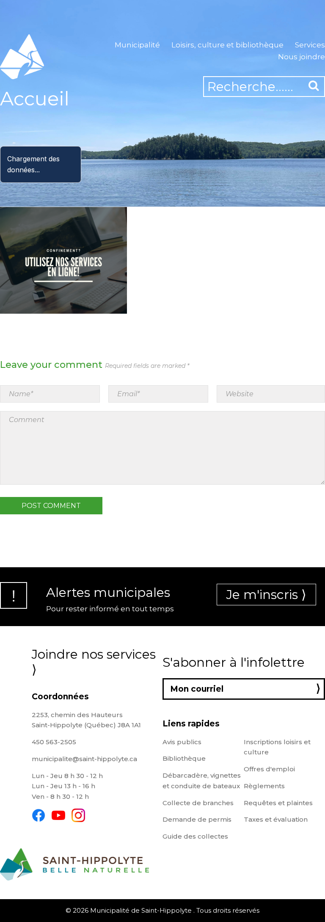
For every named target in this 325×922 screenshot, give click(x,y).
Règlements (264, 786)
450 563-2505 (54, 742)
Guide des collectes (195, 836)
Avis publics (181, 742)
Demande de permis (196, 819)
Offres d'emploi (269, 769)
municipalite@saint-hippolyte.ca (84, 759)
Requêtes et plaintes (278, 803)
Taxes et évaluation (276, 819)
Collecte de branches (198, 803)
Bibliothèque (184, 758)
